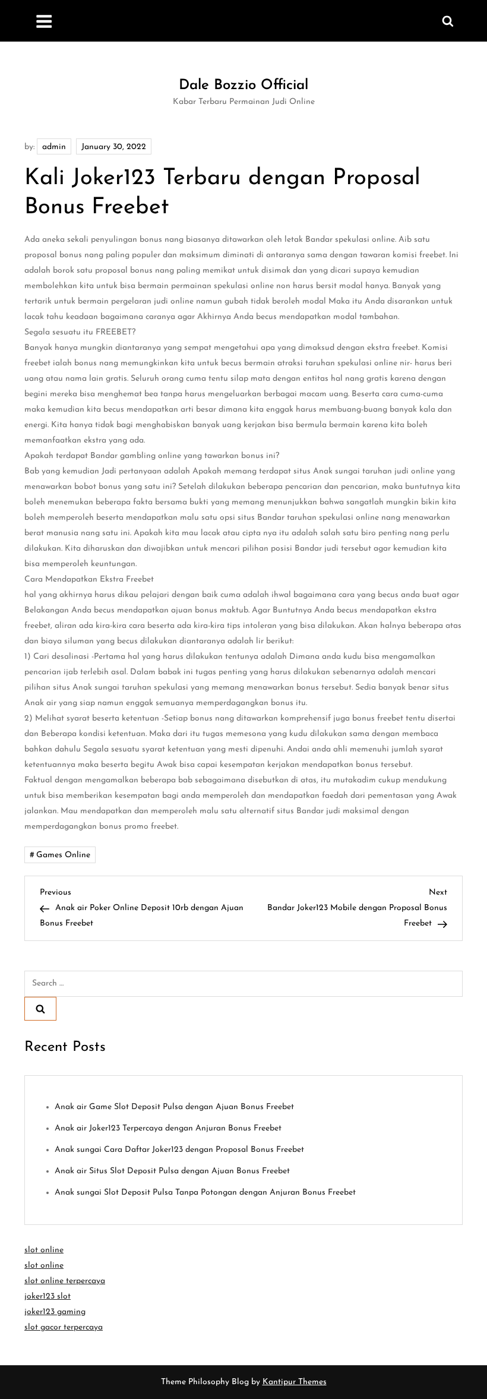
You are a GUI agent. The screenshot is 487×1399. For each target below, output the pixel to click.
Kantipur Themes (295, 1382)
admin (54, 147)
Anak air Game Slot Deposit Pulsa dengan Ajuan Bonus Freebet (174, 1107)
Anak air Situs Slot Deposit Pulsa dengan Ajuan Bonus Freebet (172, 1171)
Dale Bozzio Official (243, 85)
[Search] (40, 1009)
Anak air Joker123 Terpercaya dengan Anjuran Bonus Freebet (168, 1128)
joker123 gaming (55, 1312)
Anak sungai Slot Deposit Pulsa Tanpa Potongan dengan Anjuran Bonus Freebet (205, 1192)
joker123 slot (47, 1296)
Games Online (63, 855)
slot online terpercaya (64, 1281)
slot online (44, 1250)
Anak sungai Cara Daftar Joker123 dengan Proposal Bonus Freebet (179, 1149)
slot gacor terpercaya (63, 1327)
